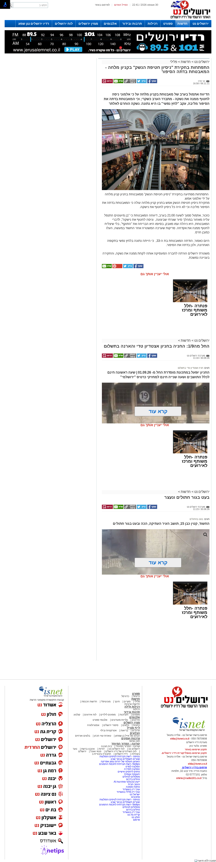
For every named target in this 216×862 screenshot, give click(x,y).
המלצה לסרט (133, 766)
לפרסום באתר (102, 4)
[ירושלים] (189, 19)
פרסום (136, 819)
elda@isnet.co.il (179, 738)
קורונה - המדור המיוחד (125, 743)
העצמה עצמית (132, 774)
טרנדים (136, 730)
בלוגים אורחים (82, 735)
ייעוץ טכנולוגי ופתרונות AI (127, 781)
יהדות (102, 748)
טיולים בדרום (133, 779)
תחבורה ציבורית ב (101, 753)
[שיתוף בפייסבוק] (152, 82)
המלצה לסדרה (131, 769)
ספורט (168, 23)
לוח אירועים (90, 714)
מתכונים (135, 796)
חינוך (117, 701)
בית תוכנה (106, 746)
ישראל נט (134, 794)
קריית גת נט (133, 814)
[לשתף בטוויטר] (141, 82)
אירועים (136, 719)
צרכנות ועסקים (130, 738)
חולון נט (135, 817)
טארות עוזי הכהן (102, 735)
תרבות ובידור (132, 23)
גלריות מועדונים (119, 719)
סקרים (127, 701)
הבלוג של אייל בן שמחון (127, 735)
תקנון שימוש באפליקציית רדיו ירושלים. (184, 753)
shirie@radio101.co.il (188, 778)
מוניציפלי (106, 701)
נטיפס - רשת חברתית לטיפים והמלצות (120, 756)
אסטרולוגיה (93, 725)
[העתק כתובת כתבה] (129, 82)
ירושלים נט (201, 23)
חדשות (182, 23)
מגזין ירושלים (88, 23)
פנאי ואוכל (95, 751)
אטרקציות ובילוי (108, 730)
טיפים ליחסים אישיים (128, 771)
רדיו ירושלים (121, 753)
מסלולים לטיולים (131, 776)
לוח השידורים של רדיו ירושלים (120, 751)
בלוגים (125, 725)
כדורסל (125, 696)
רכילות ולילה (132, 706)
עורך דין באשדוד (131, 789)
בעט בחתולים (196, 519)
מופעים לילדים (108, 714)
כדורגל (136, 696)
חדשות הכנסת (89, 701)
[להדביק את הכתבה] (117, 267)
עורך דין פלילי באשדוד (128, 791)
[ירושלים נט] (183, 708)
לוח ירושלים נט (116, 748)
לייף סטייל (133, 727)
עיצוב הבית (134, 784)
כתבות (136, 725)
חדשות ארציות (132, 704)
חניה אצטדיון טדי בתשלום (190, 368)
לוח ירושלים (64, 23)
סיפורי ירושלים (110, 725)
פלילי (173, 62)
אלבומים (110, 23)
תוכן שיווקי (134, 741)
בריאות (124, 730)
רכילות (153, 23)
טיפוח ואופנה (133, 786)
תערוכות (124, 714)
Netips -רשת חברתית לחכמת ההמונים (119, 764)
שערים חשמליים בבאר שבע (125, 758)
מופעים (136, 714)
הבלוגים (135, 733)
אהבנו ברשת (88, 748)
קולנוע (77, 714)
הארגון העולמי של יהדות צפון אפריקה (120, 761)
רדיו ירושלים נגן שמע (33, 23)
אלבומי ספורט (100, 719)
